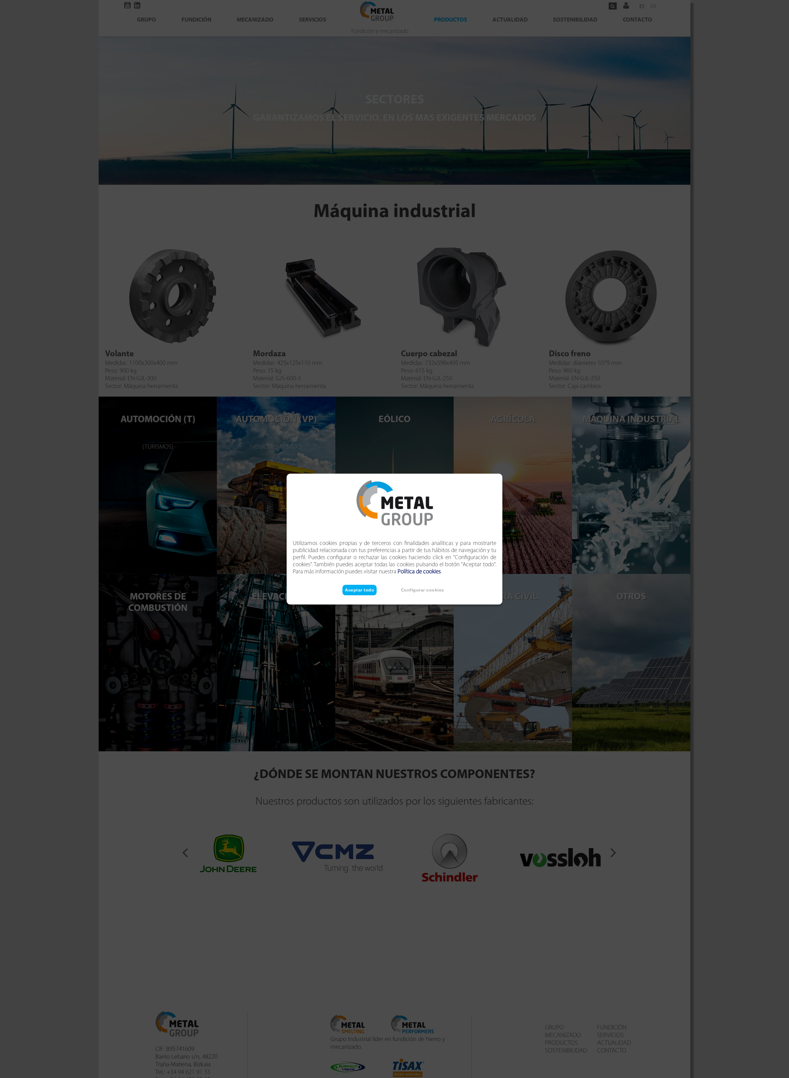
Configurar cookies (422, 589)
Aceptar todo (359, 589)
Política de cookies (419, 572)
